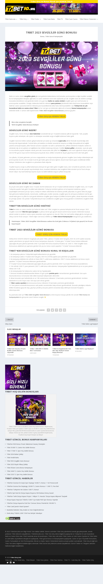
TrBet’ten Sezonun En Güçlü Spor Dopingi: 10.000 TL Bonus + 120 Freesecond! (32, 483)
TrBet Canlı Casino (71, 19)
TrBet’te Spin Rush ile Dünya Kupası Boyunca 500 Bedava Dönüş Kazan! (30, 493)
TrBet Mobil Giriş (19, 560)
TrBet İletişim (30, 560)
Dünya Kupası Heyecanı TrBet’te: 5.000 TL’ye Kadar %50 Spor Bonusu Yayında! (32, 500)
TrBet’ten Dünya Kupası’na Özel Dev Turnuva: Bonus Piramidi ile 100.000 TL (31, 503)
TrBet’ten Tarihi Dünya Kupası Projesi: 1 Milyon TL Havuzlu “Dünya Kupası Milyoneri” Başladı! (37, 496)
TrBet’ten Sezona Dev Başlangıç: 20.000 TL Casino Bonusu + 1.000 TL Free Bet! (33, 486)
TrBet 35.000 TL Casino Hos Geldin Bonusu (21, 447)
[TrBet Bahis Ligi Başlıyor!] (85, 339)
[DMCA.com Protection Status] (12, 519)
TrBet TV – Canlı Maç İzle (72, 560)
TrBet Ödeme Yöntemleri (88, 19)
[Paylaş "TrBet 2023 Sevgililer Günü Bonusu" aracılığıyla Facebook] (48, 310)
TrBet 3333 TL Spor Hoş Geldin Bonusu (19, 474)
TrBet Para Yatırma (56, 560)
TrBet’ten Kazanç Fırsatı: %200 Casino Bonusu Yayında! (16, 350)
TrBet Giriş (23, 19)
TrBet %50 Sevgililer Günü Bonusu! (18, 461)
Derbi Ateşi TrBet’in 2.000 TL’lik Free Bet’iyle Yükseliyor (24, 513)
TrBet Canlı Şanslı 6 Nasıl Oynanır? (18, 506)
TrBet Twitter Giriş (88, 560)
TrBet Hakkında (10, 19)
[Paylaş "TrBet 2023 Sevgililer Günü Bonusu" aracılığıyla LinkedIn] (60, 310)
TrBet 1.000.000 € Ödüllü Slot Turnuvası (39, 349)
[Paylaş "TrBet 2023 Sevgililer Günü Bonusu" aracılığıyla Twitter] (52, 310)
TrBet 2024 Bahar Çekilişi (15, 454)
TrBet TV (60, 19)
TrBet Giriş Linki (15, 557)
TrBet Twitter (35, 19)
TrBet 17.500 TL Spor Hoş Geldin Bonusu (20, 451)
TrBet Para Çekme (42, 560)
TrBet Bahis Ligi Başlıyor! (84, 349)
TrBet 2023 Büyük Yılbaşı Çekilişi (17, 464)
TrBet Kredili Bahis (13, 457)
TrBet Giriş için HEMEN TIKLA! (51, 116)
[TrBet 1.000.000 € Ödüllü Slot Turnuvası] (40, 339)
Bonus (42, 36)
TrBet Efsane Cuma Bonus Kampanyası (19, 468)
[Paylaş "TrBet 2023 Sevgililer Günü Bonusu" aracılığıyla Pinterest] (56, 310)
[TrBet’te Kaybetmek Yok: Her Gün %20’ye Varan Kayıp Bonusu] (63, 339)
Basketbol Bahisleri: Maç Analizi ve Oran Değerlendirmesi (25, 510)
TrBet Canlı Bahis (49, 19)
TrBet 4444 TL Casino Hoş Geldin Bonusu (20, 471)
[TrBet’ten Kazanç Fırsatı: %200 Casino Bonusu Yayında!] (17, 339)
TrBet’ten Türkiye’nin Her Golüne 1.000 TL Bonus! (23, 490)
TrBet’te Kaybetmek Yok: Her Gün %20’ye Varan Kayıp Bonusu (62, 350)
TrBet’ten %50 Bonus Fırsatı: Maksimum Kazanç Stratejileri (26, 444)
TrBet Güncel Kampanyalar (54, 36)
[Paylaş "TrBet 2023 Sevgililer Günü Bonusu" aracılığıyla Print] (64, 310)
